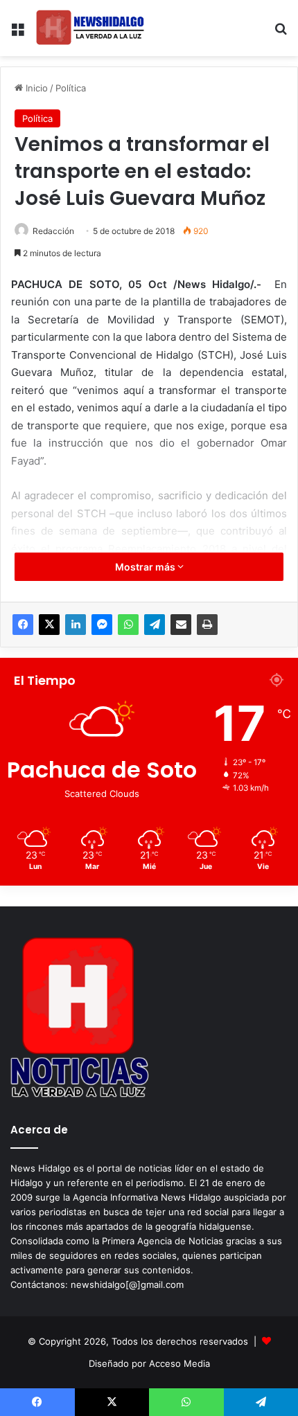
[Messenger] (101, 624)
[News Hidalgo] (90, 28)
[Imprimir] (207, 624)
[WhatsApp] (128, 624)
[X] (49, 624)
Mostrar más (146, 567)
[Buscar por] (281, 33)
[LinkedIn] (75, 624)
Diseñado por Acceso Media (149, 1363)
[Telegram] (154, 624)
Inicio (35, 87)
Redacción (53, 231)
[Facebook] (22, 624)
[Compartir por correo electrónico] (180, 624)
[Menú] (17, 33)
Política (70, 87)
